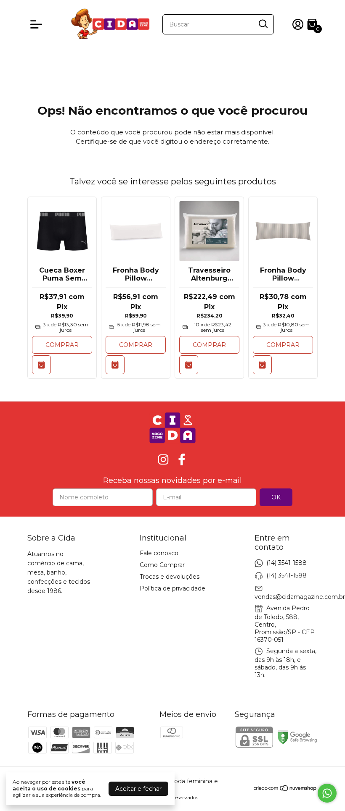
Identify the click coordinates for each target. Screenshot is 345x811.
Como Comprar (162, 565)
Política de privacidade (172, 588)
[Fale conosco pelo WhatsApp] (327, 793)
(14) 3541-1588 (286, 562)
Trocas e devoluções (169, 576)
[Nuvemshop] (285, 789)
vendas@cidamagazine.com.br (300, 597)
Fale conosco (159, 553)
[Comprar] (188, 364)
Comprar (62, 345)
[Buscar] (262, 24)
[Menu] (37, 24)
